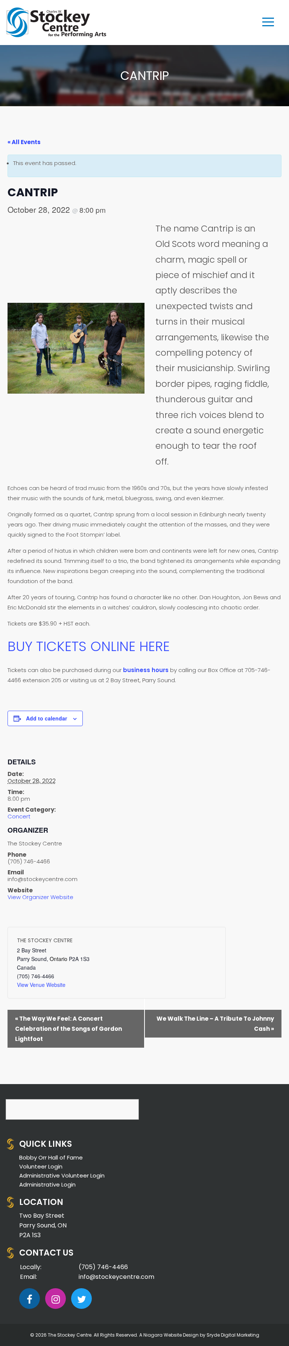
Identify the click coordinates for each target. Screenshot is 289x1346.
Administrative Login (47, 1184)
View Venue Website (41, 984)
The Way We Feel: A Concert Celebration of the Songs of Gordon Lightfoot (68, 1029)
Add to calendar (46, 718)
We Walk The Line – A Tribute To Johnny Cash (215, 1024)
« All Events (24, 142)
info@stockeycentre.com (116, 1276)
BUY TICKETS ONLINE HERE (89, 646)
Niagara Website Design (171, 1335)
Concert (19, 816)
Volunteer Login (40, 1166)
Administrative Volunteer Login (62, 1175)
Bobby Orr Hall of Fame (51, 1157)
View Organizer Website (40, 897)
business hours (146, 670)
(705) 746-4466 (103, 1267)
